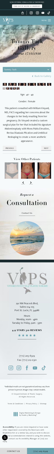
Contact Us (27, 213)
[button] (5, 437)
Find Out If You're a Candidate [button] (27, 6)
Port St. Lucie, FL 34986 (27, 310)
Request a (27, 200)
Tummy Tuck (9, 33)
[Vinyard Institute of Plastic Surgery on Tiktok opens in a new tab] (48, 13)
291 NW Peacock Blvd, (27, 303)
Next (46, 148)
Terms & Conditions (15, 404)
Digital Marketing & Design (29, 414)
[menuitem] (31, 13)
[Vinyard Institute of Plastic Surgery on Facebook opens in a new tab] (27, 368)
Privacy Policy (31, 404)
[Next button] (31, 182)
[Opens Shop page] (22, 12)
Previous (10, 148)
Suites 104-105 (27, 306)
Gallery (14, 29)
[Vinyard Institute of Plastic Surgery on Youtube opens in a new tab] (43, 13)
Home (5, 29)
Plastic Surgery (28, 29)
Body (40, 29)
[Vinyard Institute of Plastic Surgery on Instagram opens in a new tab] (31, 13)
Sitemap (43, 404)
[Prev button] (23, 182)
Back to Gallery (42, 76)
